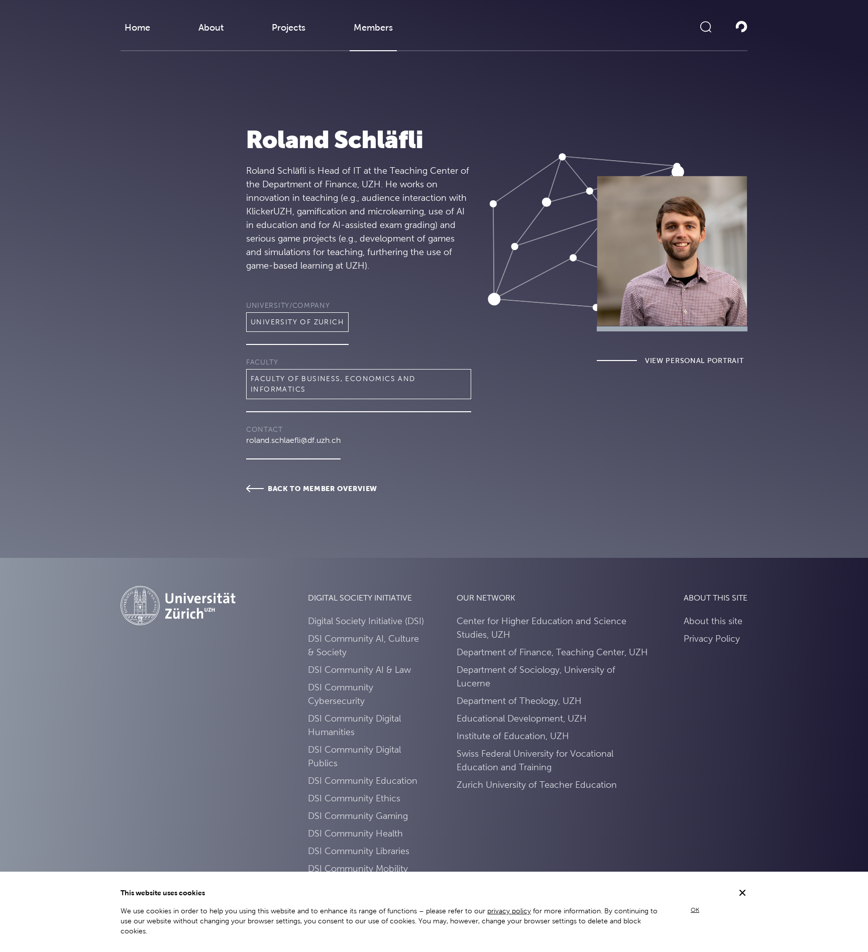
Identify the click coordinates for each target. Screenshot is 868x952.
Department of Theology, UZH (519, 700)
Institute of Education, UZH (513, 736)
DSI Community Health (355, 833)
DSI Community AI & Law (359, 669)
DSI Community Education (362, 780)
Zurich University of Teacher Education (537, 784)
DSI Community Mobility (358, 868)
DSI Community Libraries (358, 851)
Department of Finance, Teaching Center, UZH (552, 652)
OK (695, 909)
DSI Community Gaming (358, 815)
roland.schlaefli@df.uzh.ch (293, 440)
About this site (713, 621)
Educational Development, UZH (522, 718)
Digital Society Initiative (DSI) (366, 621)
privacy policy (509, 911)
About (211, 27)
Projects (288, 27)
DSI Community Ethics (354, 798)
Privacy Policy (712, 638)
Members (373, 27)
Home (137, 27)
